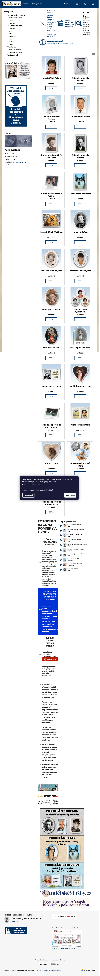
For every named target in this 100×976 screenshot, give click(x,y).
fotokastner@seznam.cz (17, 162)
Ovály (11, 20)
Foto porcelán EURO (15, 26)
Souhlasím (70, 495)
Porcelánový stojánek (16, 52)
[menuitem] (25, 4)
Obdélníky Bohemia (15, 18)
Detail (51, 88)
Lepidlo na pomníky (15, 50)
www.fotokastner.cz (12, 168)
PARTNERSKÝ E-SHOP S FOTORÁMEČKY (64, 949)
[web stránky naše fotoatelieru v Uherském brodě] (43, 964)
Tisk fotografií (12, 55)
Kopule (11, 44)
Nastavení (28, 495)
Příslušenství (12, 47)
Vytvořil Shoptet (89, 970)
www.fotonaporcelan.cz (13, 165)
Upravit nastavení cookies (52, 970)
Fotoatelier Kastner (41, 960)
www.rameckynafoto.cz (57, 960)
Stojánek (12, 23)
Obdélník (12, 29)
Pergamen (12, 36)
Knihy (10, 34)
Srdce (11, 39)
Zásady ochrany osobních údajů (41, 490)
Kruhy (10, 42)
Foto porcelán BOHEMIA (16, 15)
